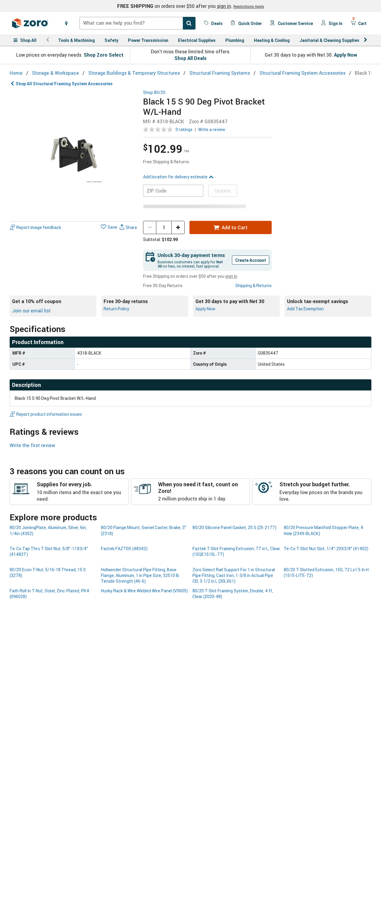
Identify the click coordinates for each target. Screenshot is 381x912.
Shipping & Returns (253, 285)
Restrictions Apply (248, 6)
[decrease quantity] (149, 227)
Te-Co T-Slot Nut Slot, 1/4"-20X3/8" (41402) (326, 548)
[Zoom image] (74, 154)
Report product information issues (49, 414)
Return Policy (116, 309)
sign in (224, 6)
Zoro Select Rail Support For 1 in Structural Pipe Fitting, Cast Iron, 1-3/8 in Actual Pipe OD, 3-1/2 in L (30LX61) (233, 575)
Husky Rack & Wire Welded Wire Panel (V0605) (144, 591)
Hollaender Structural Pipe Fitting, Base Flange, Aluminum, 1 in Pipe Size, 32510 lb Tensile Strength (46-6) (140, 575)
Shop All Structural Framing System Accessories (64, 83)
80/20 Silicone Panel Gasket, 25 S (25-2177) (234, 527)
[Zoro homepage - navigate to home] (30, 23)
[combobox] (137, 23)
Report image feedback (38, 227)
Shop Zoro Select (103, 55)
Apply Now (345, 55)
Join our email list (31, 310)
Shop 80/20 (154, 92)
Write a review (211, 129)
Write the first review (32, 445)
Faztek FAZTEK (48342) (124, 548)
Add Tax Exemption (305, 309)
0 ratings (184, 129)
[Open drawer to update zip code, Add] (66, 23)
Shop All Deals (190, 58)
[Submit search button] (189, 23)
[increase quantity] (178, 227)
